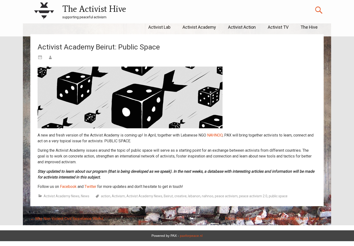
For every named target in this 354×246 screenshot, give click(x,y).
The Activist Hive (94, 9)
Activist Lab (159, 27)
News (85, 196)
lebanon (194, 196)
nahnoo (207, 196)
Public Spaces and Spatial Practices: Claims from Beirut (274, 218)
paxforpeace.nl (191, 236)
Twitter (90, 186)
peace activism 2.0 (253, 196)
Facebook (68, 186)
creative (180, 196)
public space (278, 196)
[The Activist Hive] (44, 11)
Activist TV (278, 27)
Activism (118, 196)
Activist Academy (199, 27)
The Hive (309, 27)
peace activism (226, 196)
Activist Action (242, 27)
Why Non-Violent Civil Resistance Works (66, 218)
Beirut (168, 196)
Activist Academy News (61, 196)
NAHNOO (215, 135)
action (105, 196)
